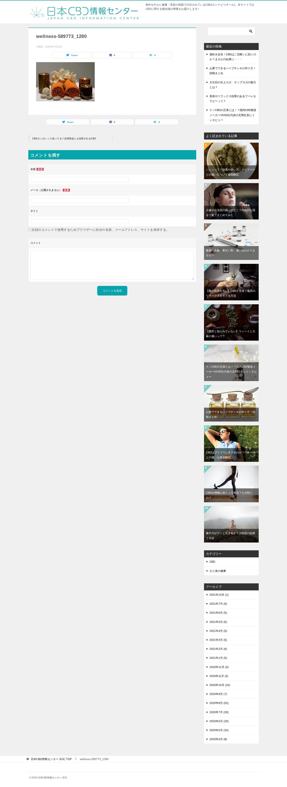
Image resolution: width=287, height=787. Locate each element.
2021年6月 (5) (218, 612)
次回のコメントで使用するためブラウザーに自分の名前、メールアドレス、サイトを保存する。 (100, 229)
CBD (212, 561)
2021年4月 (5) (218, 630)
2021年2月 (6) (218, 648)
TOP (51, 759)
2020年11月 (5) (218, 676)
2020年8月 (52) (219, 703)
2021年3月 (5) (218, 639)
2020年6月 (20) (219, 721)
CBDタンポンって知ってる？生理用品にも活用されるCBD (64, 138)
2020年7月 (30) (219, 712)
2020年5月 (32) (219, 730)
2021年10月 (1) (219, 594)
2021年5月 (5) (218, 621)
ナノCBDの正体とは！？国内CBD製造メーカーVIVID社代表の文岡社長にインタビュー (232, 114)
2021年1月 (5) (218, 657)
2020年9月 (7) (218, 694)
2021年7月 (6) (218, 603)
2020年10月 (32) (219, 685)
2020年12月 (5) (219, 667)
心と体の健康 (217, 570)
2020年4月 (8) (218, 739)
